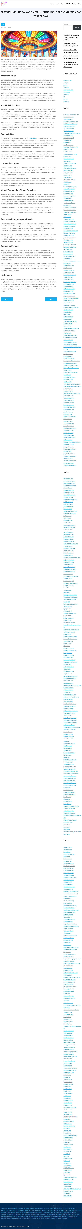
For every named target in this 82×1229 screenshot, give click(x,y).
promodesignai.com (69, 792)
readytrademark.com (69, 780)
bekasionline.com (69, 863)
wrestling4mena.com (69, 979)
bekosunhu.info (68, 1114)
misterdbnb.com (68, 379)
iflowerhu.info (67, 1186)
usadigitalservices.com (70, 986)
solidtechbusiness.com (70, 342)
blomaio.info (67, 1119)
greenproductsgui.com (70, 210)
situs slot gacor (45, 1210)
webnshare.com (68, 228)
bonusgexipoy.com (69, 405)
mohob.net (67, 184)
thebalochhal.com (69, 492)
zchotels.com (67, 755)
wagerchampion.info (69, 296)
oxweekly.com (68, 1024)
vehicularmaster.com (69, 495)
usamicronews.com (69, 437)
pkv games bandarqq (17, 1208)
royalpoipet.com (68, 388)
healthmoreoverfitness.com (71, 910)
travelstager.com (68, 1035)
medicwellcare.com (69, 330)
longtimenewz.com (69, 430)
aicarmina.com (68, 509)
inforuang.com (68, 1012)
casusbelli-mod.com (69, 567)
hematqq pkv (11, 1216)
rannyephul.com (68, 1040)
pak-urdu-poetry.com (69, 256)
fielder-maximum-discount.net (72, 1005)
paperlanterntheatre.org (70, 636)
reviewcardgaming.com (70, 344)
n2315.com (67, 993)
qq (64, 96)
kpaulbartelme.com (69, 358)
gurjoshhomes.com (69, 560)
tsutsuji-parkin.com (69, 618)
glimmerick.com (68, 520)
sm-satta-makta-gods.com (71, 771)
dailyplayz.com (68, 414)
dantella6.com (68, 917)
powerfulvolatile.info (69, 1126)
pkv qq (65, 99)
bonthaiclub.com (68, 564)
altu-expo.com (68, 611)
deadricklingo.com (69, 300)
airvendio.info (67, 1086)
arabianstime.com (69, 655)
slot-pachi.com (68, 198)
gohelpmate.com (68, 970)
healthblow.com (68, 968)
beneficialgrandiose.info (70, 1116)
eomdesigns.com (68, 310)
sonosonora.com (68, 574)
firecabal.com (67, 692)
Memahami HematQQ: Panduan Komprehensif (71, 51)
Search (66, 24)
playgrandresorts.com (70, 456)
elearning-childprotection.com (72, 977)
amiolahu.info (67, 1098)
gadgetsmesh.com (69, 235)
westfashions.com (69, 1031)
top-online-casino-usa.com (71, 926)
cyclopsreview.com (69, 666)
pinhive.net (67, 1161)
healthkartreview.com (70, 706)
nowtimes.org (67, 1147)
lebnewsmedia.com (69, 571)
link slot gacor (40, 1218)
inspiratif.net (67, 852)
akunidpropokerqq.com (70, 595)
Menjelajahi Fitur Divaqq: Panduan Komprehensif (71, 57)
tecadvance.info (68, 1093)
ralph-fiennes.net (68, 1003)
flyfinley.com (67, 161)
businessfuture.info (69, 138)
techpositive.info (68, 251)
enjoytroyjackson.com (70, 678)
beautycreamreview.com (70, 662)
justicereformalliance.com (71, 543)
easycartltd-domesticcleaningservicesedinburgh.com (72, 832)
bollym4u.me (67, 1165)
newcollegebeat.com (69, 525)
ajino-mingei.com (68, 553)
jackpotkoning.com (69, 426)
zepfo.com (66, 757)
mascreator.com (68, 732)
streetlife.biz (67, 1154)
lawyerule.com (68, 1065)
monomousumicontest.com (71, 298)
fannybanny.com (68, 421)
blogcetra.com (68, 258)
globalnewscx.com (69, 265)
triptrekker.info (67, 312)
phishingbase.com (69, 444)
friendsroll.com (68, 578)
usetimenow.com (68, 965)
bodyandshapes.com (69, 813)
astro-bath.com (68, 606)
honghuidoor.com (68, 928)
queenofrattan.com (69, 272)
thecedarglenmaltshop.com (71, 114)
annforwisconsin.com (70, 513)
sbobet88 (3, 1210)
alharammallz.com (69, 648)
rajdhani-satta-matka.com (71, 972)
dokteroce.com (68, 1058)
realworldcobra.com (69, 289)
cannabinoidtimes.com (70, 207)
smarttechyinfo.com (69, 189)
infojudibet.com (68, 140)
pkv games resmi (68, 89)
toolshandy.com (68, 1033)
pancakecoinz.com (69, 159)
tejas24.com (67, 1077)
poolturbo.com (68, 1079)
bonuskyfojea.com (69, 400)
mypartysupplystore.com (70, 511)
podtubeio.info (68, 1123)
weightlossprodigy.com (70, 186)
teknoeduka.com (68, 762)
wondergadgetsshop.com (71, 583)
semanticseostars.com (70, 221)
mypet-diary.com (68, 1021)
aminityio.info (67, 1096)
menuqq (3, 1208)
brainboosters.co (68, 502)
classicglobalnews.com (70, 820)
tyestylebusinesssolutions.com (72, 386)
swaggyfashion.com (69, 1045)
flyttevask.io (67, 1172)
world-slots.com (68, 152)
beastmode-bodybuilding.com (72, 133)
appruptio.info (67, 1195)
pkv (7, 1210)
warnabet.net (67, 1163)
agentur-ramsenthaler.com (71, 307)
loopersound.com (68, 539)
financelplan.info (68, 135)
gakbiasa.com (67, 1184)
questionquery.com (69, 1049)
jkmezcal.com (67, 381)
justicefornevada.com (70, 237)
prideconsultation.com (70, 163)
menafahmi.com (68, 734)
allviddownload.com (69, 887)
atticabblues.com (68, 657)
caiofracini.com (68, 249)
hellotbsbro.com (68, 242)
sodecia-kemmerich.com (70, 372)
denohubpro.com (68, 277)
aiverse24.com (68, 801)
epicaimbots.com (68, 680)
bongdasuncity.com (69, 196)
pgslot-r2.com (67, 750)
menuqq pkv (77, 1214)
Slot (3, 24)
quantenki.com (68, 326)
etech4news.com (68, 683)
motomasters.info (68, 316)
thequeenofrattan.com (70, 275)
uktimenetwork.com (69, 481)
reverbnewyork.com (69, 527)
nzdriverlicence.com (69, 743)
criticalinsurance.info (69, 954)
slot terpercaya (72, 1208)
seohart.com (67, 787)
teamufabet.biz (68, 882)
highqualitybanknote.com (71, 711)
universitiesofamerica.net (71, 894)
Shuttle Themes (12, 1226)
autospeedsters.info (69, 293)
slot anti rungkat (20, 1210)
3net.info (66, 588)
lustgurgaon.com (68, 172)
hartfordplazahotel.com (70, 1177)
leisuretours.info (68, 240)
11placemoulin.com (69, 179)
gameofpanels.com (69, 961)
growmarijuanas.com (69, 226)
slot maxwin (12, 1210)
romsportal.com (68, 458)
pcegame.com (68, 748)
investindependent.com (70, 722)
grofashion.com (68, 440)
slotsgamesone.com (69, 919)
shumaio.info (67, 1130)
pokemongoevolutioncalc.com (72, 442)
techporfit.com (67, 861)
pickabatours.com (69, 131)
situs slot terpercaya (36, 1210)
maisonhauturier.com (69, 729)
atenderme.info (68, 1110)
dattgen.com (67, 669)
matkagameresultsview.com (71, 947)
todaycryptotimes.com (70, 766)
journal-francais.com (69, 1061)
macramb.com (68, 1019)
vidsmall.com (67, 333)
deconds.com (67, 827)
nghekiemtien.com (69, 1072)
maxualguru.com (68, 193)
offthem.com (67, 856)
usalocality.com (68, 488)
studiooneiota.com (69, 284)
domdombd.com (68, 412)
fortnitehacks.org (68, 1137)
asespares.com (68, 653)
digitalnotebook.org (69, 191)
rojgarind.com (67, 214)
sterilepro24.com (68, 340)
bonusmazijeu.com (69, 398)
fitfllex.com (67, 1007)
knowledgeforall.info (69, 982)
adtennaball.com (68, 940)
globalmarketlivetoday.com (71, 697)
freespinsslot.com (68, 200)
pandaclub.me (68, 1170)
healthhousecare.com (70, 704)
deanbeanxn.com (68, 145)
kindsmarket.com (68, 1014)
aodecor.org (67, 1142)
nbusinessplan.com (69, 866)
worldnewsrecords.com (70, 337)
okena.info (66, 592)
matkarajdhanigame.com (71, 147)
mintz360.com (67, 182)
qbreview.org (67, 898)
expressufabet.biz (69, 873)
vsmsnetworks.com (69, 854)
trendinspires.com (69, 1037)
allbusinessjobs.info (69, 126)
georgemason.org (69, 117)
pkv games (67, 92)
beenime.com (67, 370)
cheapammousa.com (69, 622)
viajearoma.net (68, 615)
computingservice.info (70, 247)
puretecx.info (67, 1091)
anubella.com (67, 804)
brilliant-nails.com (69, 1054)
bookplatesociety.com (70, 569)
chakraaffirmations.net (70, 168)
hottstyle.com (67, 715)
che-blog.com (67, 156)
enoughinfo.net (68, 1158)
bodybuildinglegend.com (71, 1051)
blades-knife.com (68, 279)
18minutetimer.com (69, 219)
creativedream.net (69, 991)
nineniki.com (67, 933)
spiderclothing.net (69, 581)
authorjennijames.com (70, 613)
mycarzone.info (68, 319)
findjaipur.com (67, 516)
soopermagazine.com (70, 776)
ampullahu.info (68, 1103)
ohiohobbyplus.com (69, 548)
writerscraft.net (68, 975)
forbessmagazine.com (70, 694)
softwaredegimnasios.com (71, 773)
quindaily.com (67, 797)
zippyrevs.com (68, 903)
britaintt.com (67, 824)
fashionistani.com (68, 687)
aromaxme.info (68, 1105)
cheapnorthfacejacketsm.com (72, 557)
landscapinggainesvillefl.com (72, 727)
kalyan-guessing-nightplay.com (72, 959)
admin (9, 27)
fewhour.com (67, 217)
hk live (65, 85)
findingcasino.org (68, 286)
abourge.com (67, 643)
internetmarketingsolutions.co (72, 261)
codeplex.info (67, 590)
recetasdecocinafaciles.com (71, 629)
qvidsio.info (67, 1128)
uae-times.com (68, 847)
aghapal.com (67, 608)
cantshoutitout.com (69, 870)
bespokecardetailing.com (71, 597)
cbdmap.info (67, 142)
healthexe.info (68, 1089)
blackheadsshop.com (70, 351)
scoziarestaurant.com (70, 785)
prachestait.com (68, 1082)
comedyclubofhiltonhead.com (72, 361)
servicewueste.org (69, 900)
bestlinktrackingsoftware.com (72, 393)
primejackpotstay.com (70, 449)
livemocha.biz (67, 1151)
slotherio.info (67, 1133)
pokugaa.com (67, 451)
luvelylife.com (67, 1017)
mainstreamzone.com (70, 224)
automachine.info (68, 291)
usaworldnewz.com (69, 483)
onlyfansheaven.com (69, 998)
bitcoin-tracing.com (69, 811)
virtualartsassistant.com (70, 363)
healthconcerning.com (70, 212)
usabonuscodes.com (69, 769)
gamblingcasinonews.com (71, 891)
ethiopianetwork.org (69, 233)
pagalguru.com (68, 746)
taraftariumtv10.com (69, 1047)
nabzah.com (67, 942)
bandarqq (66, 87)
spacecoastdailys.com (70, 778)
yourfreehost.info (68, 555)
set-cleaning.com (68, 790)
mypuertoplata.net (69, 875)
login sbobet (59, 1214)
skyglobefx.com (68, 302)
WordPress (26, 1226)
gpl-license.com (68, 699)
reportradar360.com (69, 1042)
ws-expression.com (69, 752)
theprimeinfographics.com (71, 365)
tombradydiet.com (69, 562)
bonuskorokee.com (69, 402)
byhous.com (67, 1175)
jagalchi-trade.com (69, 536)
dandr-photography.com (70, 1056)
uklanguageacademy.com (71, 121)
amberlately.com (68, 504)
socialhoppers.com (69, 989)
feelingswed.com (68, 690)
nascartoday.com (68, 739)
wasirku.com (67, 1075)
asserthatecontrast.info (70, 1107)
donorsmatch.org (68, 1144)
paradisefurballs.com (69, 203)
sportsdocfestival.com (70, 460)
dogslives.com (68, 268)
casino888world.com (69, 377)
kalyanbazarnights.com (70, 924)
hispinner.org (67, 952)
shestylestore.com (69, 463)
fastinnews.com (68, 419)
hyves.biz (66, 1156)
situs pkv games (39, 1208)
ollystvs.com (67, 263)
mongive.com (67, 945)
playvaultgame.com (69, 453)
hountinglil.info (68, 165)
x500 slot (27, 1210)
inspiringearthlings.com (70, 720)
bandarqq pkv (19, 1212)
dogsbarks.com (68, 674)
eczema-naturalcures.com (71, 604)
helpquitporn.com (68, 708)
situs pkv (13, 1214)
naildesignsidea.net (69, 632)
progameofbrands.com (70, 896)
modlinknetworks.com (70, 428)
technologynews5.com (70, 759)
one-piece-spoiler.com (70, 282)
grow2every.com (68, 701)
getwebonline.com (69, 996)
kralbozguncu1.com (69, 725)
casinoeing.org (68, 1149)
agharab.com (67, 620)
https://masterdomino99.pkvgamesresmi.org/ (56, 1218)
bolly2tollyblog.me (69, 1168)
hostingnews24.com (69, 713)
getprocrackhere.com (69, 416)
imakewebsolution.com (70, 154)
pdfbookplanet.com (69, 270)
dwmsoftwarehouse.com (70, 676)
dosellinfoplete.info (69, 1121)
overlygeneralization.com (71, 230)
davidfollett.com (68, 523)
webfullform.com (68, 884)
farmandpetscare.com (70, 244)
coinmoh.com (67, 664)
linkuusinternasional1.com (71, 576)
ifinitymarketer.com (69, 423)
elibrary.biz (67, 601)
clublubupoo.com (68, 395)
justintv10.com (68, 1063)
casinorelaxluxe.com (69, 407)
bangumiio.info (68, 1112)
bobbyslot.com (68, 177)
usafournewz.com (69, 490)
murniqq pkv (4, 1216)
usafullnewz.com (68, 478)
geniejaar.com (68, 175)
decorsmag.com (68, 889)
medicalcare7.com (69, 938)
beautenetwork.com (69, 808)
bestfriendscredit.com (70, 599)
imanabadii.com (68, 1191)
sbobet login (36, 1214)
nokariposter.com (68, 956)
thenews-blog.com (69, 764)
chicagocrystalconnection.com (72, 1188)
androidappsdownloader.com (72, 963)
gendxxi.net (67, 314)
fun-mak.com (67, 375)
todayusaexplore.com (70, 485)
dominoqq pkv (68, 80)
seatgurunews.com (69, 585)
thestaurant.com (68, 391)
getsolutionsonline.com (70, 949)
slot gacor (66, 82)
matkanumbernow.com (70, 905)
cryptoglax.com (68, 546)
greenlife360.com (68, 868)
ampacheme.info (68, 1100)
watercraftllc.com (68, 641)
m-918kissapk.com (69, 1179)
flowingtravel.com (68, 931)
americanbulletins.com (70, 650)
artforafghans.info (68, 1084)
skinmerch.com (68, 529)
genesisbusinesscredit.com (71, 1010)
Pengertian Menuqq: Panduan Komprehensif (71, 45)
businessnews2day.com (70, 335)
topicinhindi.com (68, 119)
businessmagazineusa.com (71, 328)
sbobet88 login (51, 1214)
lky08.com (66, 1000)
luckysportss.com (68, 433)
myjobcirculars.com (69, 907)
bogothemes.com (68, 550)
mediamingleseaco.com (70, 1068)
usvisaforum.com (68, 532)
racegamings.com (69, 447)
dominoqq (66, 101)
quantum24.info (68, 323)
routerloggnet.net (68, 914)
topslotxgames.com (69, 912)
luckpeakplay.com (69, 435)
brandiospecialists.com (70, 935)
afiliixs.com (67, 646)
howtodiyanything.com (70, 718)
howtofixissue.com (69, 880)
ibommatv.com (68, 859)
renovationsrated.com (70, 783)
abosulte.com (67, 799)
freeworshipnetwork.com (70, 639)
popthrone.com (68, 149)
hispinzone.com (68, 921)
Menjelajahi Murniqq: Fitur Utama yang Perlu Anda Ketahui (71, 38)
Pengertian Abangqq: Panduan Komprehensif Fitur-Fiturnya (71, 65)
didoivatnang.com (69, 671)
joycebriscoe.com (68, 506)
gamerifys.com (68, 849)
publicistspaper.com (69, 794)
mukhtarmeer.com (69, 736)
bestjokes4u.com (68, 170)
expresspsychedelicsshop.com (72, 685)
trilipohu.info (67, 1193)
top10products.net (69, 128)
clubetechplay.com (69, 409)
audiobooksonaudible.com (71, 806)
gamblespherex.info (69, 305)
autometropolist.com (69, 660)
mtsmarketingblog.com (70, 1070)
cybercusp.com (68, 822)
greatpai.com (67, 634)
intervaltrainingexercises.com (72, 384)
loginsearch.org (68, 1140)
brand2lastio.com (68, 984)
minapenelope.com (69, 541)
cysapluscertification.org (70, 1135)
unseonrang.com (68, 254)
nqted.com (66, 741)
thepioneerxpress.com (70, 877)
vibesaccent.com (68, 497)
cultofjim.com (67, 518)
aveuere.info (67, 205)
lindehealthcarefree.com (70, 124)
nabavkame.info (68, 1182)
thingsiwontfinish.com (70, 465)
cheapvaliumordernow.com (71, 368)
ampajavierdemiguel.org (70, 499)
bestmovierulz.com (69, 534)
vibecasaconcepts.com (70, 321)
